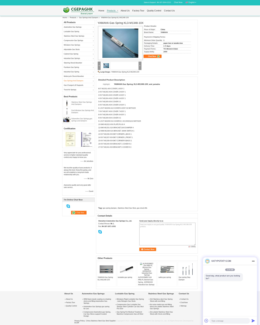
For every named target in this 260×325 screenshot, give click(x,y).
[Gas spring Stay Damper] (187, 269)
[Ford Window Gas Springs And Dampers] (67, 111)
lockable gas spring (125, 277)
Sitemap (183, 306)
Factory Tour (138, 11)
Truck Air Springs (70, 90)
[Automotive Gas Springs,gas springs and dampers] (67, 119)
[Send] (253, 321)
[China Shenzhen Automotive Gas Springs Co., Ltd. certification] (70, 139)
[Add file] (206, 321)
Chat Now (178, 2)
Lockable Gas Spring (71, 32)
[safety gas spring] (167, 269)
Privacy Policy (79, 321)
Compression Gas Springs (73, 40)
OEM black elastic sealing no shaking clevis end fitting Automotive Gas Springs (97, 301)
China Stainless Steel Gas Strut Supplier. (101, 321)
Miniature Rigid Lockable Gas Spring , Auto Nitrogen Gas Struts (130, 300)
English (191, 2)
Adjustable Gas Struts (72, 49)
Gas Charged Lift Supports (73, 85)
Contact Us (169, 11)
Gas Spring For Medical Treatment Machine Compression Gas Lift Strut (130, 313)
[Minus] (253, 261)
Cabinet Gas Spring (71, 54)
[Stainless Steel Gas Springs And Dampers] (67, 103)
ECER (76, 323)
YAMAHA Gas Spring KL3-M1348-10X (125, 72)
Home (101, 11)
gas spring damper (110, 208)
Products (111, 11)
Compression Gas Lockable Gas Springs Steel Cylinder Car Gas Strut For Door (130, 307)
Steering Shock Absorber (73, 63)
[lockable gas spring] (126, 269)
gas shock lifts (142, 208)
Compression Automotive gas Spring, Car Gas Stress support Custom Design (97, 314)
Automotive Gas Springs (73, 27)
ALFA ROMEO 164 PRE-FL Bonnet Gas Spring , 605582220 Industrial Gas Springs (146, 281)
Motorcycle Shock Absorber (74, 76)
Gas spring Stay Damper (184, 278)
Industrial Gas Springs (72, 58)
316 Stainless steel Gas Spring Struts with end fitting (161, 300)
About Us (125, 11)
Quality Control (154, 11)
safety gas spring (164, 277)
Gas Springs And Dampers (88, 18)
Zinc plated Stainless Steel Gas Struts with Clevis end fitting (161, 313)
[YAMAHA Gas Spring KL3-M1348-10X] (120, 43)
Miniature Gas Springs (72, 45)
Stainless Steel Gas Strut (127, 208)
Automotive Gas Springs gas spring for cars (96, 308)
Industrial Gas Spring (71, 72)
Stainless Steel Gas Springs (74, 36)
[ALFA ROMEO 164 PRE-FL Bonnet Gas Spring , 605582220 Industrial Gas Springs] (146, 269)
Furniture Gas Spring (71, 67)
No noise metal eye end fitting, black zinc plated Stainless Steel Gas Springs (162, 307)
